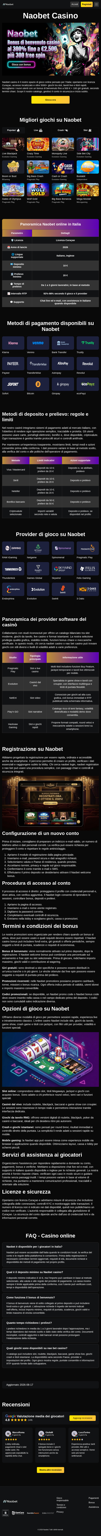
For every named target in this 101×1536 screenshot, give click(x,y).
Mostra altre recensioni (50, 1470)
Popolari (11, 130)
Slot (85, 130)
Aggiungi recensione (82, 1418)
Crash (61, 130)
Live (36, 130)
